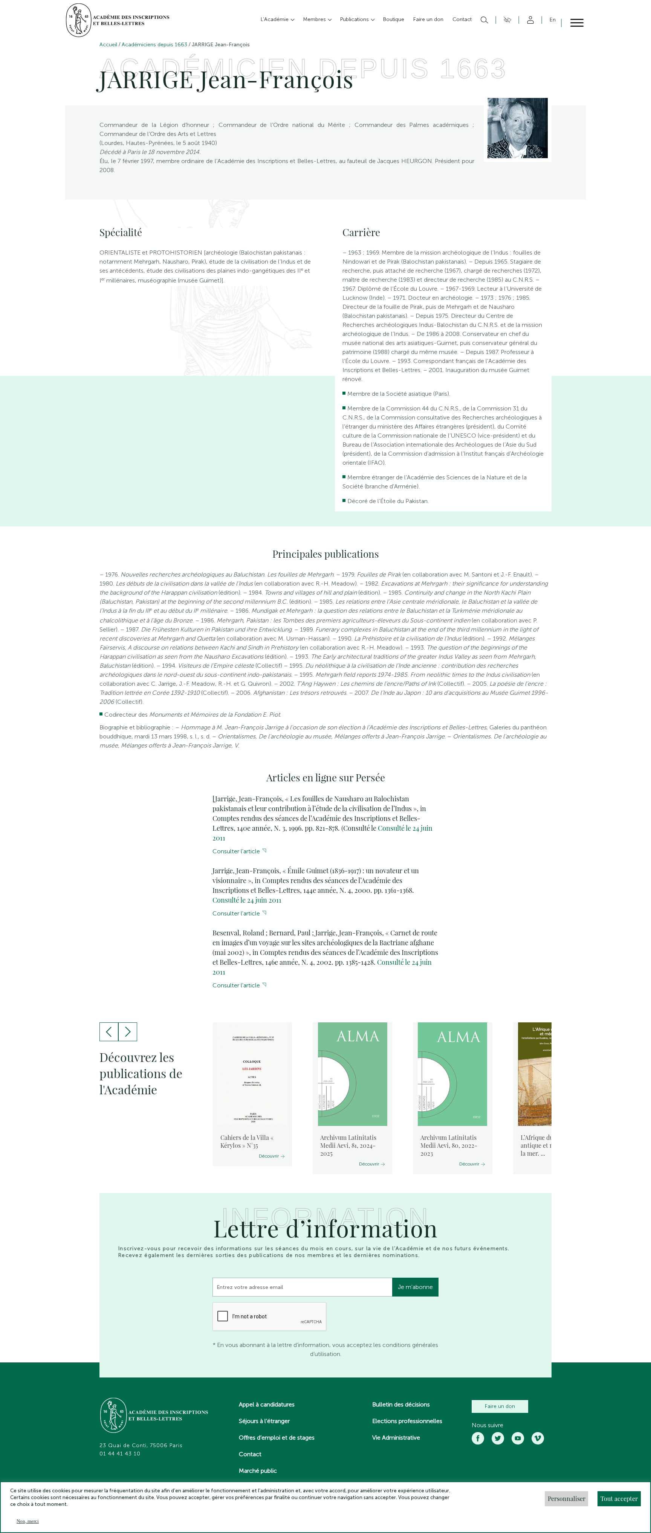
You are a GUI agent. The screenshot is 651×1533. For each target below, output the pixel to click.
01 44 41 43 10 (120, 1454)
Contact (250, 1454)
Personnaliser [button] (566, 1498)
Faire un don (500, 1406)
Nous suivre (487, 1425)
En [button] (553, 20)
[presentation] (108, 1031)
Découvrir (269, 1156)
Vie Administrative (396, 1437)
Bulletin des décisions (401, 1404)
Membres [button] (315, 19)
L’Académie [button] (275, 19)
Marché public (258, 1470)
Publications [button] (355, 19)
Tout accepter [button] (619, 1498)
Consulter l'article (236, 851)
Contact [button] (462, 19)
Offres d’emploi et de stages (277, 1437)
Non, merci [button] (28, 1521)
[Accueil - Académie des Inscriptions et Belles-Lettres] (154, 1416)
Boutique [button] (393, 19)
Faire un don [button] (428, 19)
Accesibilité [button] (506, 20)
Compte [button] (529, 20)
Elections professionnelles (407, 1421)
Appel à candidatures (267, 1404)
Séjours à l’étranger (264, 1421)
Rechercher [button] (483, 20)
